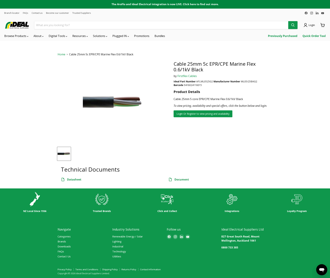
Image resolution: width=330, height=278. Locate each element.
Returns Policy (129, 269)
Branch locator (11, 13)
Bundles (160, 36)
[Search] (293, 25)
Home (61, 54)
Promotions (141, 36)
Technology (119, 251)
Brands (62, 241)
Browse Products (15, 36)
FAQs (25, 13)
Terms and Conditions (86, 269)
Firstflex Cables (187, 76)
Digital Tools (57, 36)
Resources (79, 36)
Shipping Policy (110, 269)
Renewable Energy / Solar (127, 236)
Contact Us (64, 256)
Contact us (37, 13)
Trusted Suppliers (81, 13)
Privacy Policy (65, 269)
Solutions (99, 36)
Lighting (117, 241)
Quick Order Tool (314, 36)
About (38, 36)
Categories (64, 236)
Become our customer (57, 13)
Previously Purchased (282, 36)
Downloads (64, 246)
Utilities (116, 256)
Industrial (117, 246)
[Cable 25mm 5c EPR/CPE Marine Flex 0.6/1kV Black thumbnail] (64, 154)
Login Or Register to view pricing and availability (203, 113)
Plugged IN (120, 36)
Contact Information (150, 269)
